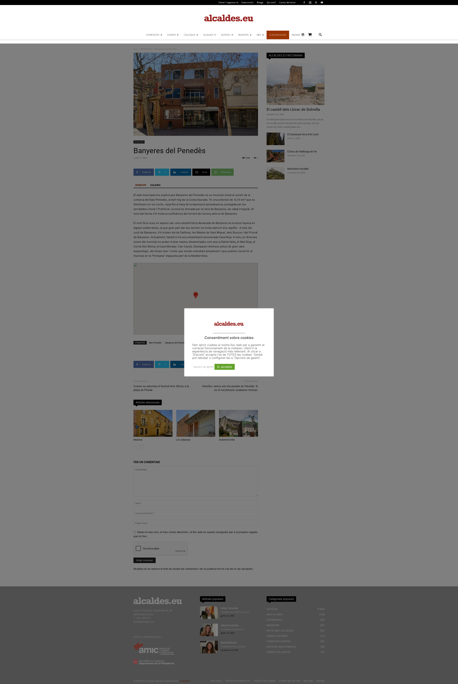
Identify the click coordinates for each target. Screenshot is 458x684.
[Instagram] (310, 2)
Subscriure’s (247, 2)
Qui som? (271, 2)
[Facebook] (304, 2)
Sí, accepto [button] (224, 367)
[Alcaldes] (229, 18)
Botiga (260, 2)
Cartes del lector (287, 2)
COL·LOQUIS (189, 34)
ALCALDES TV (209, 34)
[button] (320, 35)
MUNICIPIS (243, 34)
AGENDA (296, 34)
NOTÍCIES (225, 34)
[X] (316, 2)
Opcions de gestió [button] (203, 366)
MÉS (259, 34)
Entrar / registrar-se (228, 2)
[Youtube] (322, 2)
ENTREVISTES (152, 34)
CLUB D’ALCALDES (278, 34)
